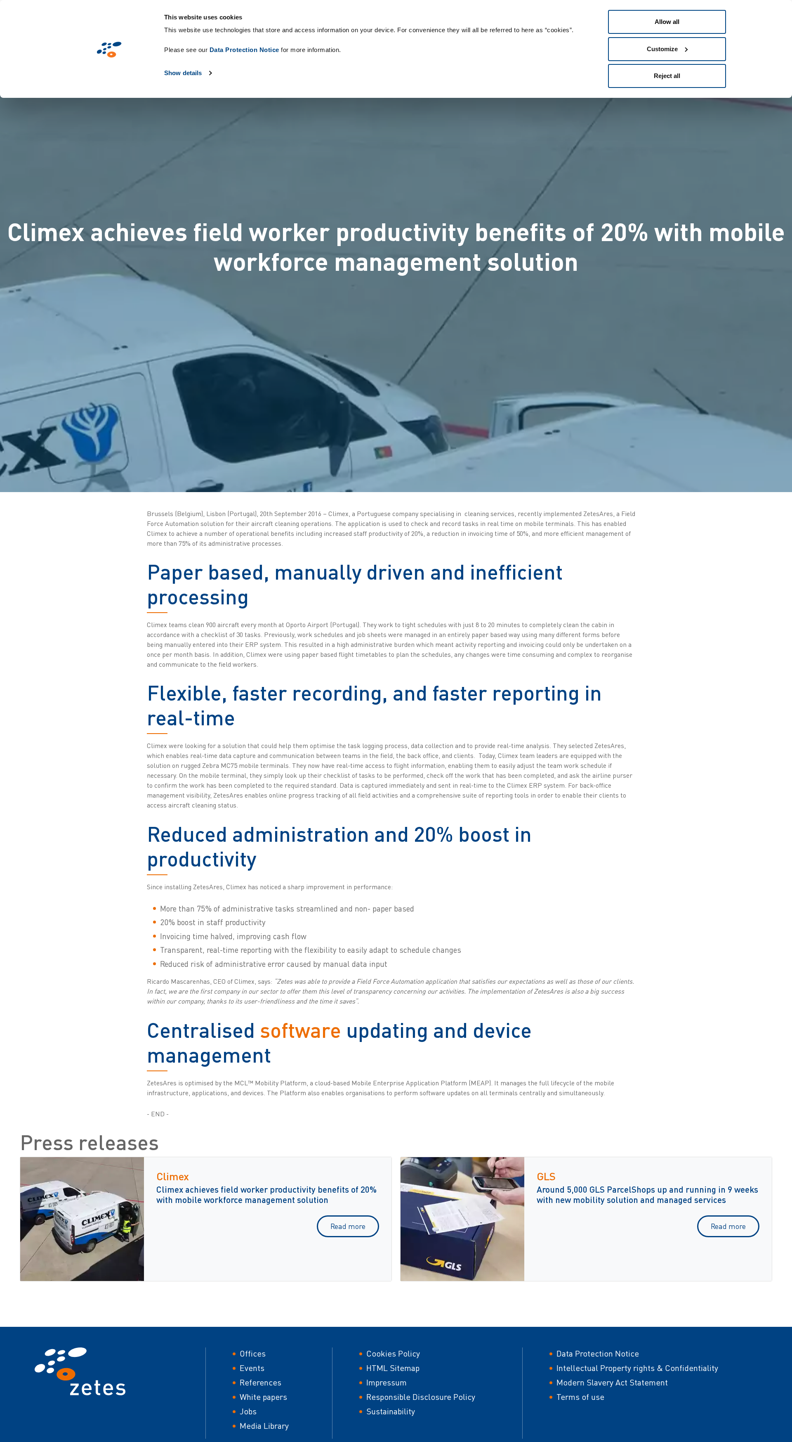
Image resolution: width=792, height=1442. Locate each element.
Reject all (667, 75)
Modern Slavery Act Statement (612, 1382)
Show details (183, 72)
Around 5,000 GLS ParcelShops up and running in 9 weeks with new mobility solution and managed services (647, 1194)
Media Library (264, 1426)
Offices (253, 1353)
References (260, 1382)
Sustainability (390, 1411)
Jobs (248, 1411)
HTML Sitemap (393, 1368)
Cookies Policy (393, 1353)
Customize (662, 48)
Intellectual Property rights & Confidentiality (637, 1368)
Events (252, 1368)
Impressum (386, 1382)
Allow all (667, 21)
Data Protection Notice (244, 49)
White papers (263, 1397)
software (300, 1029)
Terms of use (580, 1397)
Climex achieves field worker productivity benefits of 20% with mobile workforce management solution (266, 1194)
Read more (347, 1226)
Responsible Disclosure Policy (420, 1397)
